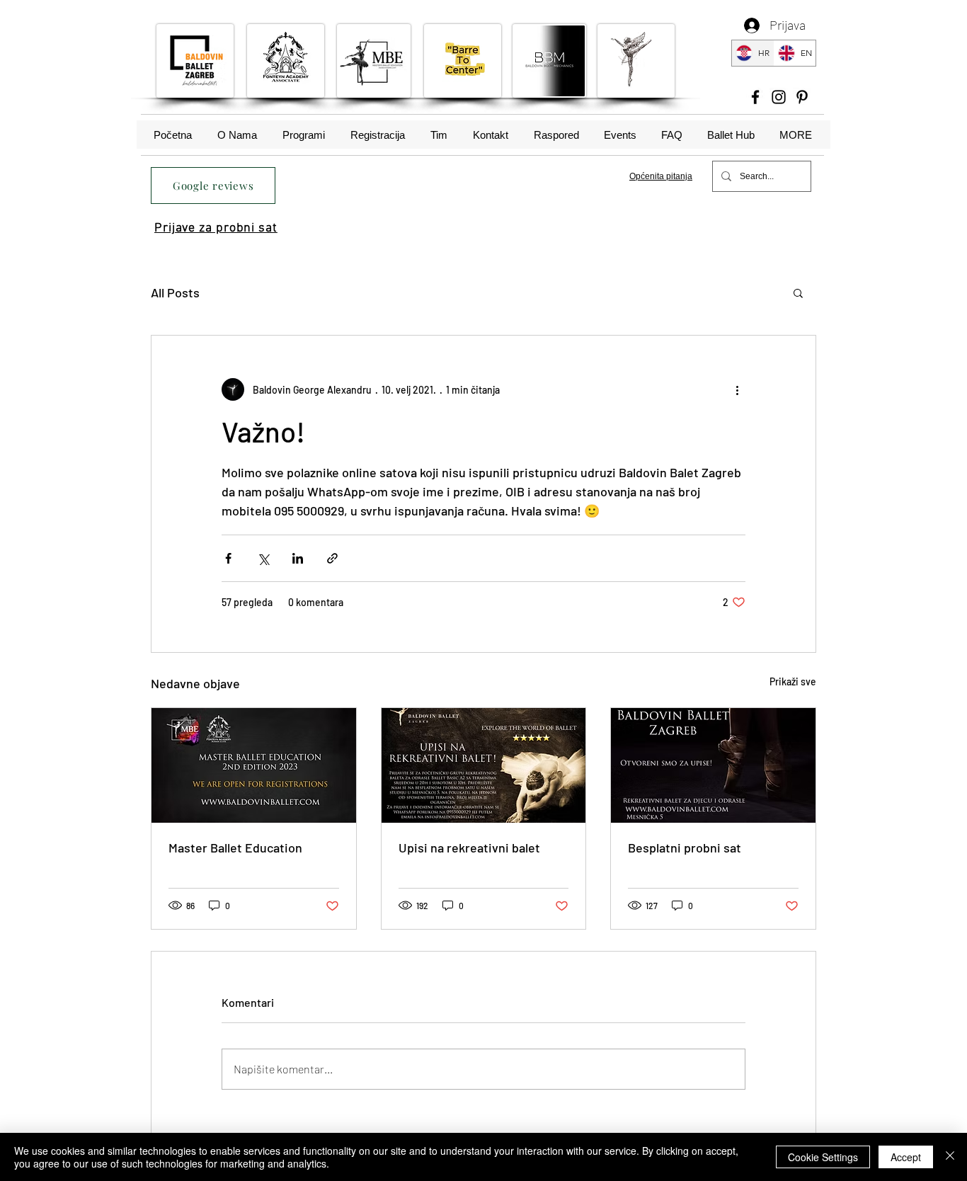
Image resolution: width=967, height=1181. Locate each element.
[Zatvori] (950, 1157)
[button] (798, 292)
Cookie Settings (823, 1157)
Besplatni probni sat (684, 847)
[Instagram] (778, 97)
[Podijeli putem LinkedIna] (297, 558)
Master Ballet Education (235, 847)
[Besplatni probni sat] (713, 765)
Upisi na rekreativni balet (469, 847)
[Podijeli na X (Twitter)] (263, 558)
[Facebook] (755, 97)
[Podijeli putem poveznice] (332, 558)
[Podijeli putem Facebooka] (228, 558)
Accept (906, 1157)
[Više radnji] (736, 389)
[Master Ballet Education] (253, 765)
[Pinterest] (802, 97)
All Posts (175, 292)
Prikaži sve (792, 681)
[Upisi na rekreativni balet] (484, 765)
